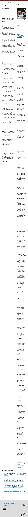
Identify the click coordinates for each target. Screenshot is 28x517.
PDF (18, 22)
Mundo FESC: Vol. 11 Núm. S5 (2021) (20, 472)
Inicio (2, 2)
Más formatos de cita (19, 467)
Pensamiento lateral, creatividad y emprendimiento (10, 472)
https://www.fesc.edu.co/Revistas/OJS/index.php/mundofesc (11, 503)
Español (3, 498)
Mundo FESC (4, 0)
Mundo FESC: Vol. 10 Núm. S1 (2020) (20, 484)
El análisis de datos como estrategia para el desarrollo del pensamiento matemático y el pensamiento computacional (14, 489)
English (3, 497)
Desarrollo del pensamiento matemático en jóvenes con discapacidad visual (12, 474)
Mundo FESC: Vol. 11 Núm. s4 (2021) (18, 487)
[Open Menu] (2, 0)
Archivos (5, 2)
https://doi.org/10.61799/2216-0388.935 (8, 16)
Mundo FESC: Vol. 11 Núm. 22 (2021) (20, 481)
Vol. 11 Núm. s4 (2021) (9, 2)
